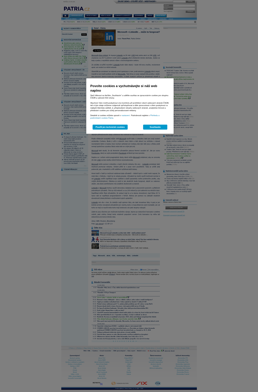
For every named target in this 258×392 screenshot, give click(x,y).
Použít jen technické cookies (110, 127)
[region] (130, 106)
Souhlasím (155, 127)
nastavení (125, 115)
